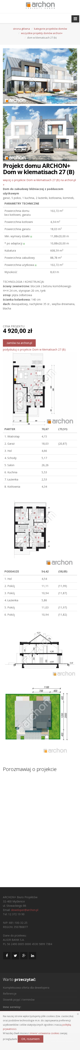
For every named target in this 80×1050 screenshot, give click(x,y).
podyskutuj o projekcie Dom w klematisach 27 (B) (34, 349)
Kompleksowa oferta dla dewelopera (26, 987)
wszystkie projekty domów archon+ (42, 33)
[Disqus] (40, 826)
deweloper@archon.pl (24, 910)
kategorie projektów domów (50, 28)
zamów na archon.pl (19, 343)
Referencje (10, 993)
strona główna (21, 28)
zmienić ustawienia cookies (44, 1033)
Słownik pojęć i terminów (19, 999)
